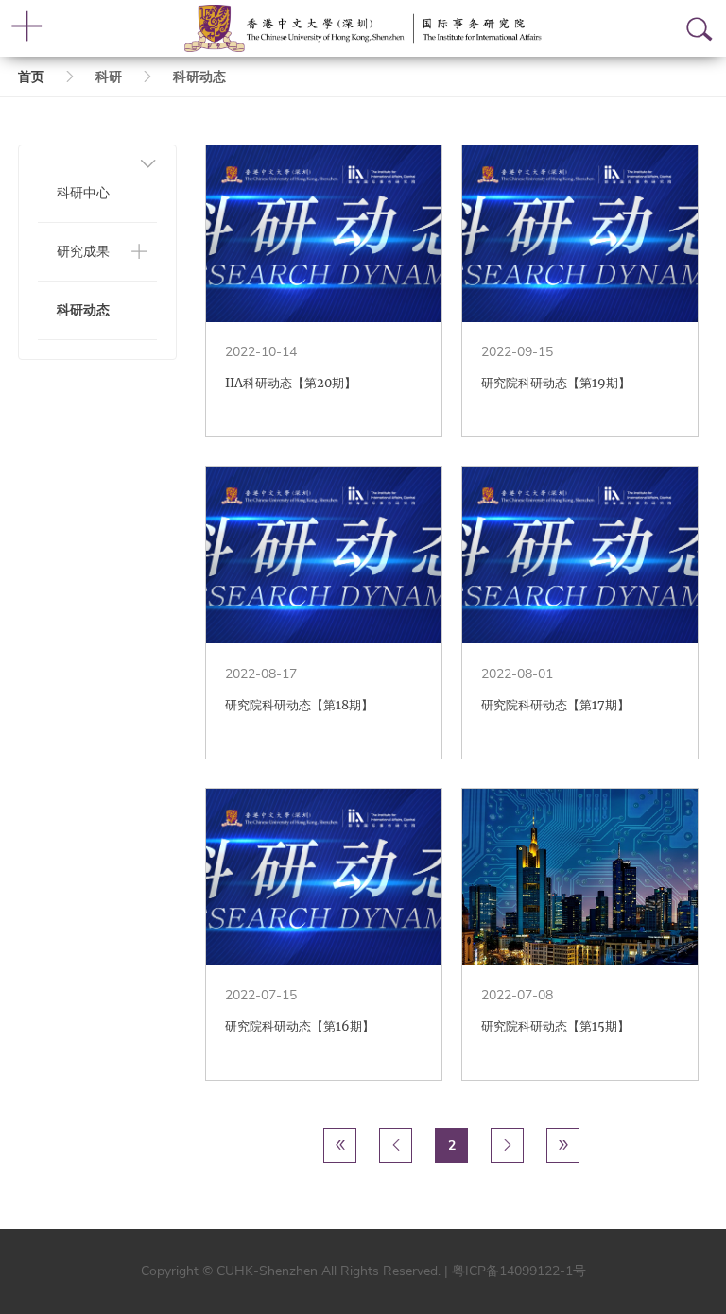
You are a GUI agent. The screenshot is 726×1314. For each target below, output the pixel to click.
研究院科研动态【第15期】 (555, 1026)
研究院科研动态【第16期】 (299, 1026)
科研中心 (83, 193)
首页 (31, 77)
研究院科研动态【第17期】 (555, 705)
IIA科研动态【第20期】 (290, 383)
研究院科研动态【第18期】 (299, 705)
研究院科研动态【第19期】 (556, 383)
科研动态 (83, 310)
